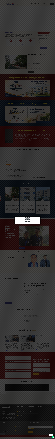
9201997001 (27, 217)
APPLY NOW (27, 221)
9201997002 (27, 219)
